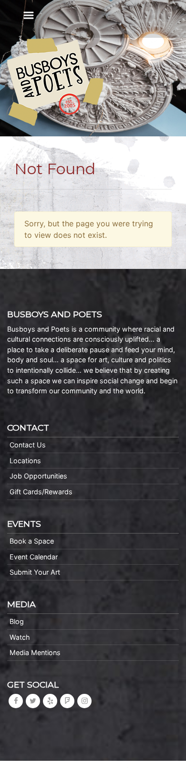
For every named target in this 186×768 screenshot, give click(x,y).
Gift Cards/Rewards (41, 492)
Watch (20, 637)
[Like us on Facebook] (16, 701)
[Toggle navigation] (28, 15)
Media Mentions (35, 652)
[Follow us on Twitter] (33, 701)
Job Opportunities (38, 476)
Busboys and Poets (55, 82)
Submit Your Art (35, 572)
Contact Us (28, 445)
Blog (17, 621)
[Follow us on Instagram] (84, 701)
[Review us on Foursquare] (67, 701)
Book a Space (32, 541)
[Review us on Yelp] (50, 701)
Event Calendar (34, 557)
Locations (25, 460)
